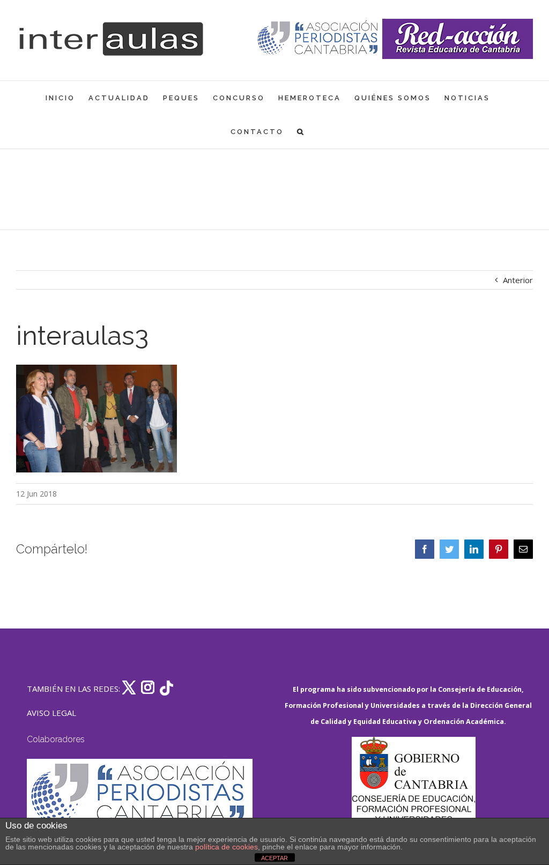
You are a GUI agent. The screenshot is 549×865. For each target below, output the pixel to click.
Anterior (518, 280)
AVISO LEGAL (51, 712)
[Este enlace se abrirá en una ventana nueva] (413, 787)
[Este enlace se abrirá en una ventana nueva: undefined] (318, 39)
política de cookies (226, 846)
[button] (301, 132)
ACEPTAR (274, 858)
